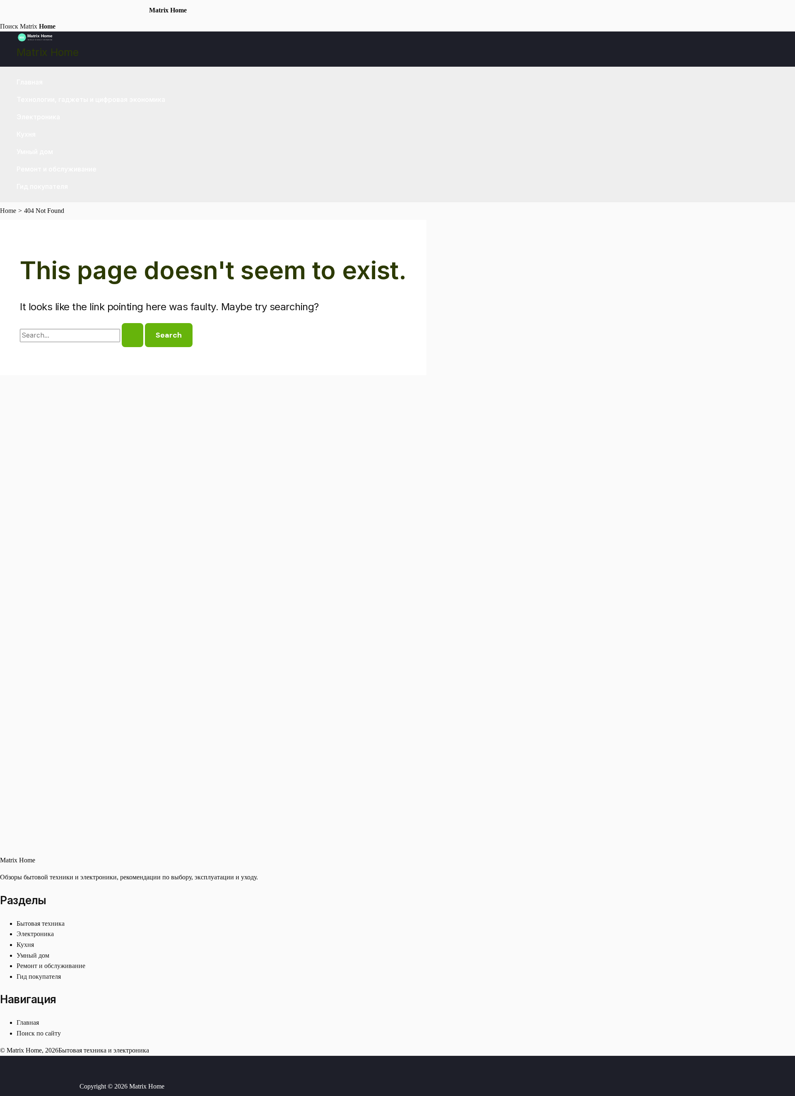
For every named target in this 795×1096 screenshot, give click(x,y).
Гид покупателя (42, 186)
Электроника (38, 117)
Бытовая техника (41, 923)
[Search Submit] (132, 335)
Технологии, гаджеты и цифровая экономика (91, 99)
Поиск (9, 26)
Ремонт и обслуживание (56, 169)
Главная (30, 82)
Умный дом (35, 151)
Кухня (26, 134)
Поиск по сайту (39, 1033)
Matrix (37, 26)
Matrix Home (48, 52)
